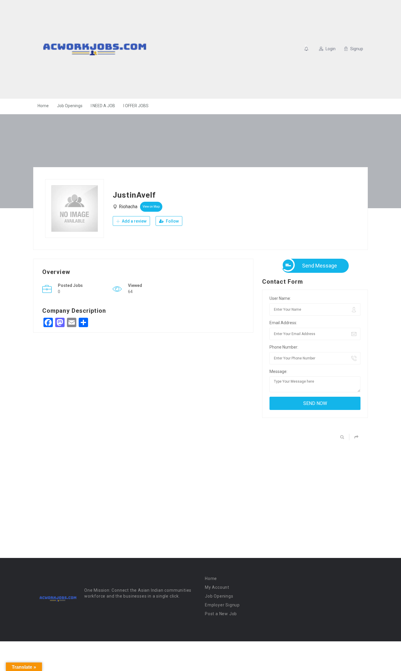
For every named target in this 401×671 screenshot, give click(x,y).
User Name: (280, 298)
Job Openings (69, 105)
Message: (278, 371)
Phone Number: (283, 347)
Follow (172, 221)
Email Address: (283, 322)
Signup (356, 48)
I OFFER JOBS (136, 105)
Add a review (133, 221)
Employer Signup (222, 605)
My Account (217, 587)
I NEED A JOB (103, 105)
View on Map (151, 206)
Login (331, 48)
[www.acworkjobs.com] (95, 49)
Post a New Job (221, 613)
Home (43, 105)
